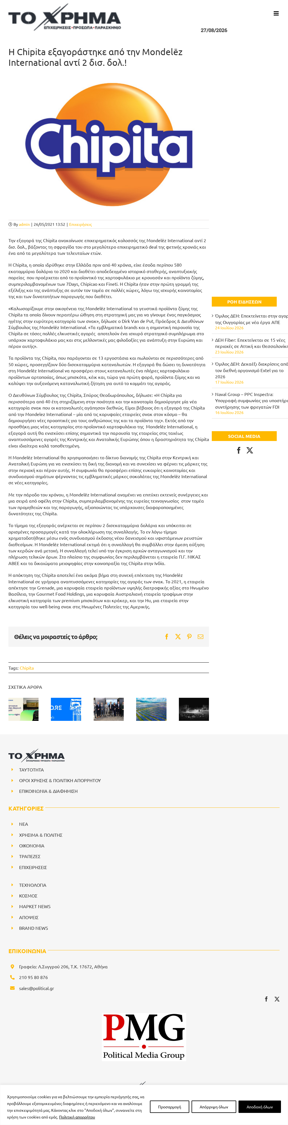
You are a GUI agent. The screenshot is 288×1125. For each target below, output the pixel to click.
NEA (23, 824)
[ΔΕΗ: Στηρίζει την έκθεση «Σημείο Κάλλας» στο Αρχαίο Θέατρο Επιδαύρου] (194, 709)
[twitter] (277, 999)
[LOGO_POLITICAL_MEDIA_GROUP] (144, 1015)
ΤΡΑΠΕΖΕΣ (29, 856)
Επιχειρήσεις (80, 224)
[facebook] (266, 999)
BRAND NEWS (33, 928)
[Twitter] (249, 450)
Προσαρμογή (169, 1106)
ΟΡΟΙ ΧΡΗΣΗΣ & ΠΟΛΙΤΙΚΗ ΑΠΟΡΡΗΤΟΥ (60, 780)
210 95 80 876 (33, 977)
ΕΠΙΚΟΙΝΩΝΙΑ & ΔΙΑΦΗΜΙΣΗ (48, 791)
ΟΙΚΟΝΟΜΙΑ (31, 845)
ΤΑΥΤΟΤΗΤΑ (31, 769)
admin (24, 224)
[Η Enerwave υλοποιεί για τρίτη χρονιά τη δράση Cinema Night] (23, 709)
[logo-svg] (144, 1083)
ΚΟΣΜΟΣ (28, 895)
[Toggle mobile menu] (277, 13)
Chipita (27, 667)
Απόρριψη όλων (214, 1106)
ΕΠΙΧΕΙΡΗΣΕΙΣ (33, 867)
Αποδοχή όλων (260, 1106)
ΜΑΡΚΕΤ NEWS (35, 906)
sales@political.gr (36, 988)
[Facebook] (238, 450)
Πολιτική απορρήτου (77, 1116)
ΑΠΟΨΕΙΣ (29, 917)
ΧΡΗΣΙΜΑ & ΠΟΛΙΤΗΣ (40, 835)
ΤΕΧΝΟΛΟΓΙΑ (32, 885)
